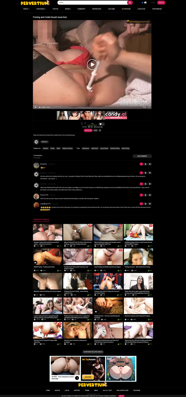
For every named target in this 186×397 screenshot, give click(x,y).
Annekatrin (43, 164)
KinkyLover (44, 141)
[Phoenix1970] (36, 198)
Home (48, 390)
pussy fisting (104, 148)
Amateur (45, 148)
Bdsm (58, 148)
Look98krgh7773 (45, 204)
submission (85, 148)
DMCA (96, 390)
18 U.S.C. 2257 (107, 390)
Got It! (121, 396)
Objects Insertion (67, 148)
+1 (145, 164)
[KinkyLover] (36, 142)
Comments (37, 155)
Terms (87, 390)
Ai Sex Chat (141, 9)
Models (67, 9)
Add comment (142, 156)
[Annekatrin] (36, 167)
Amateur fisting (114, 148)
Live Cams (111, 9)
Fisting (52, 148)
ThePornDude (157, 9)
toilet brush (95, 148)
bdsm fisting (125, 148)
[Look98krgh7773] (36, 207)
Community (81, 9)
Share (95, 130)
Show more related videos (93, 352)
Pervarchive (96, 9)
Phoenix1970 (44, 195)
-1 (150, 164)
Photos (55, 9)
